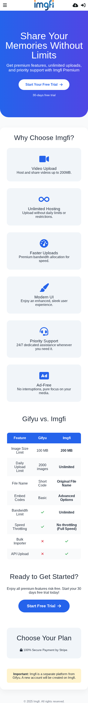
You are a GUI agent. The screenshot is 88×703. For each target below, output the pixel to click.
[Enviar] (75, 5)
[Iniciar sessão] (83, 5)
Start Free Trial (41, 606)
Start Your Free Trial (41, 84)
